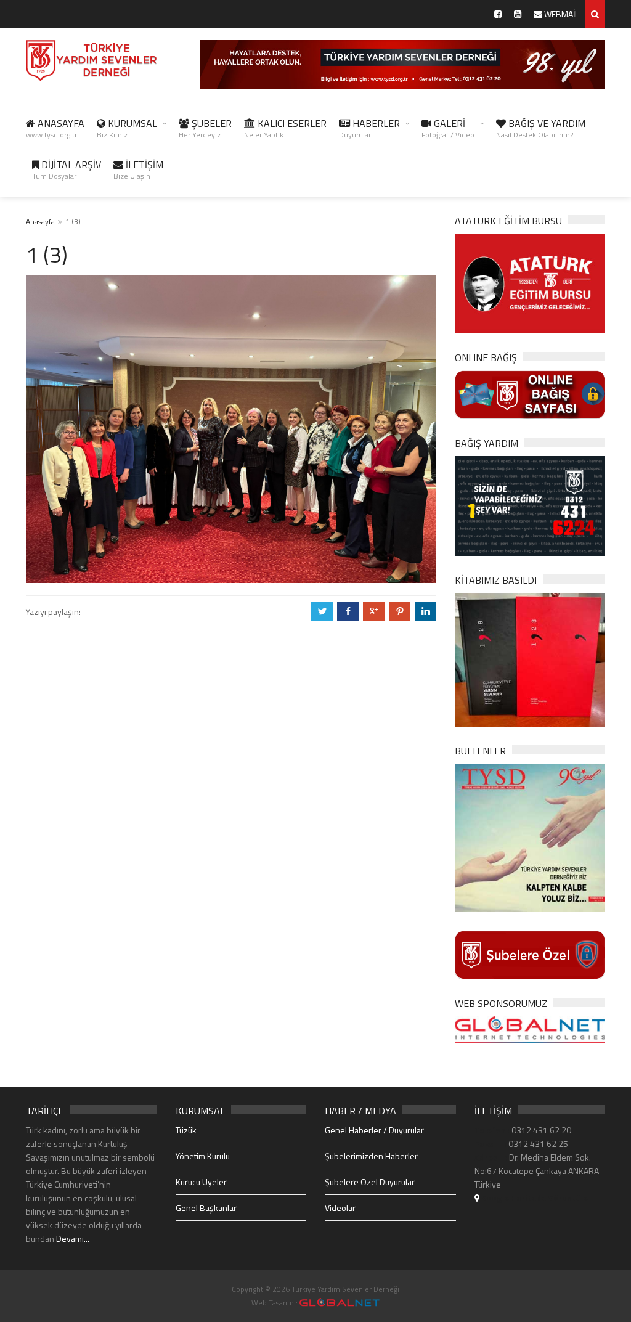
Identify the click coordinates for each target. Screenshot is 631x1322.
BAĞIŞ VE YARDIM (540, 128)
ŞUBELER (205, 128)
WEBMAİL (560, 13)
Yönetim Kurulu (203, 1155)
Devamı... (72, 1238)
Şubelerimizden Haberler (371, 1155)
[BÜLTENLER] (530, 836)
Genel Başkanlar (206, 1207)
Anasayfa (40, 221)
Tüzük (186, 1130)
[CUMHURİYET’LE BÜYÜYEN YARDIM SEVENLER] (530, 658)
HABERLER (369, 128)
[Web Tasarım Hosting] (530, 1028)
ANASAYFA (55, 128)
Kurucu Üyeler (201, 1181)
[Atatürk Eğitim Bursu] (530, 282)
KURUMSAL (127, 128)
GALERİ (447, 128)
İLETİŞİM (138, 169)
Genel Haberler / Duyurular (374, 1130)
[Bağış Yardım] (530, 505)
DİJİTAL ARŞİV (66, 169)
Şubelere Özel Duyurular (370, 1181)
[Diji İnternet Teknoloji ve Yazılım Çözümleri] (339, 1302)
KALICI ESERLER (285, 128)
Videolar (340, 1207)
